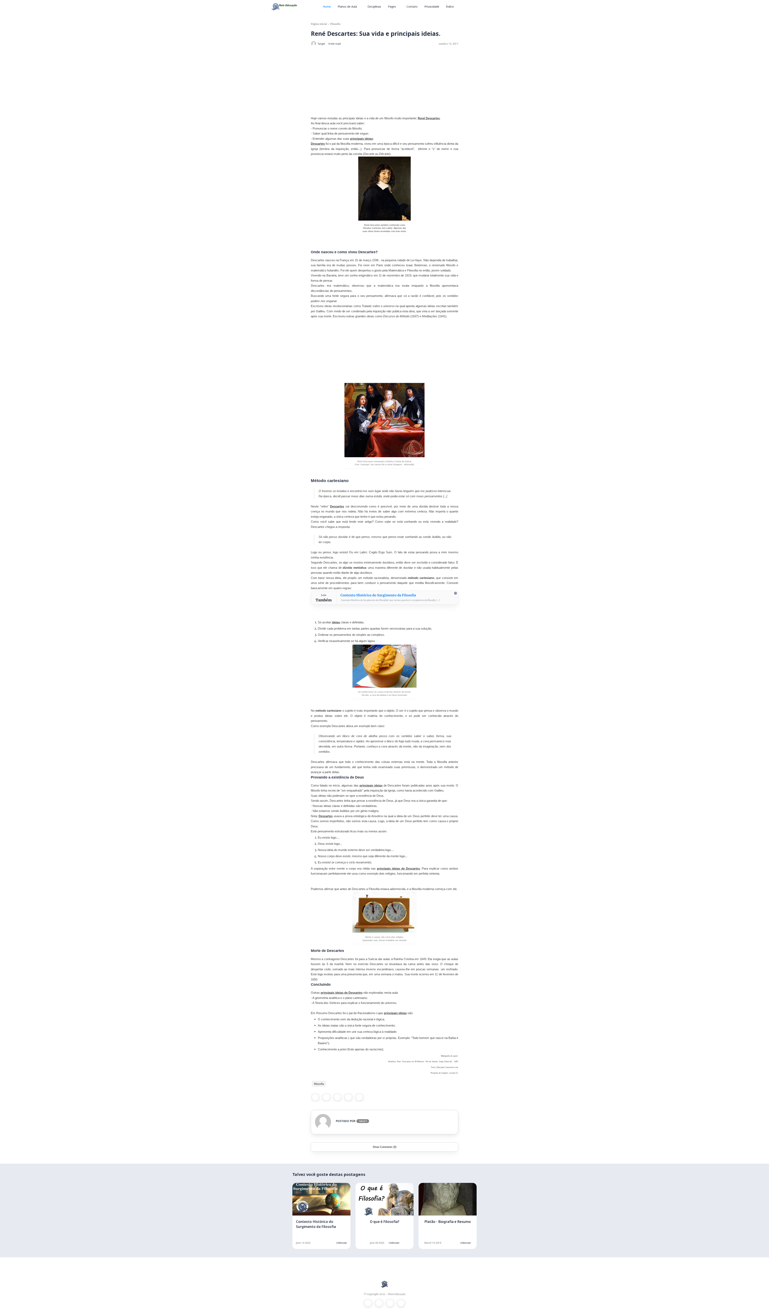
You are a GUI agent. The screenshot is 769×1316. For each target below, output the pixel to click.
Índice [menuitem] (450, 6)
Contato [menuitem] (412, 6)
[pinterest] (348, 1097)
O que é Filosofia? (384, 1221)
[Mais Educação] (284, 6)
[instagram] (390, 1303)
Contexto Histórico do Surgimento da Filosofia (378, 595)
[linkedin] (359, 1097)
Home (327, 6)
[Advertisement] (384, 78)
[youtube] (401, 1303)
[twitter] (326, 1097)
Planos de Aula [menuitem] (347, 6)
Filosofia (335, 23)
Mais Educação (397, 1294)
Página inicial (319, 23)
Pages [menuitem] (392, 6)
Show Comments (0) (384, 1146)
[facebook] (315, 1097)
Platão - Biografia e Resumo (447, 1221)
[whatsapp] (337, 1097)
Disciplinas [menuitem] (374, 6)
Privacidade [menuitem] (431, 6)
